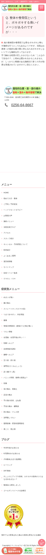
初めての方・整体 (10, 198)
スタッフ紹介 (9, 238)
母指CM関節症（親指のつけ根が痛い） (19, 326)
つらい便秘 (8, 332)
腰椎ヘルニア (9, 355)
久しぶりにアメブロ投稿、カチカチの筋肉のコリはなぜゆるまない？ (23, 477)
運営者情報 (8, 261)
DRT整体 (7, 471)
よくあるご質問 (10, 256)
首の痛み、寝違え (10, 389)
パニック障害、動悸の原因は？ (16, 378)
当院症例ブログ (10, 227)
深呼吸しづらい (10, 418)
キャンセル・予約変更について (16, 244)
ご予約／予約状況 (10, 204)
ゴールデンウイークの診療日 (15, 491)
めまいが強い (9, 297)
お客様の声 (8, 216)
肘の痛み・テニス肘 (11, 412)
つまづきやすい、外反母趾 (14, 314)
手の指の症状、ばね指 (12, 400)
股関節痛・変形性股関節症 (14, 423)
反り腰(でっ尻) (9, 372)
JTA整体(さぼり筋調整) (12, 459)
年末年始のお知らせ (11, 448)
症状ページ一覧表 (10, 273)
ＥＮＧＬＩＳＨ (10, 279)
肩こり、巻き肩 (10, 429)
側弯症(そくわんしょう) (13, 366)
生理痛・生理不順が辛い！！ (15, 337)
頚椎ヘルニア (9, 343)
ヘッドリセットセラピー (13, 210)
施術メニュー (9, 221)
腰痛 (5, 320)
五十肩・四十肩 (10, 360)
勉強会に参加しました (12, 485)
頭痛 (5, 383)
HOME (6, 193)
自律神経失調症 (10, 349)
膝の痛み (7, 303)
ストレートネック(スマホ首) (14, 309)
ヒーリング (8, 465)
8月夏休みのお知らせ (12, 453)
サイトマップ (9, 267)
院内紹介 (7, 250)
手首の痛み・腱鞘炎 (11, 406)
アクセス (7, 233)
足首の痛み (8, 395)
